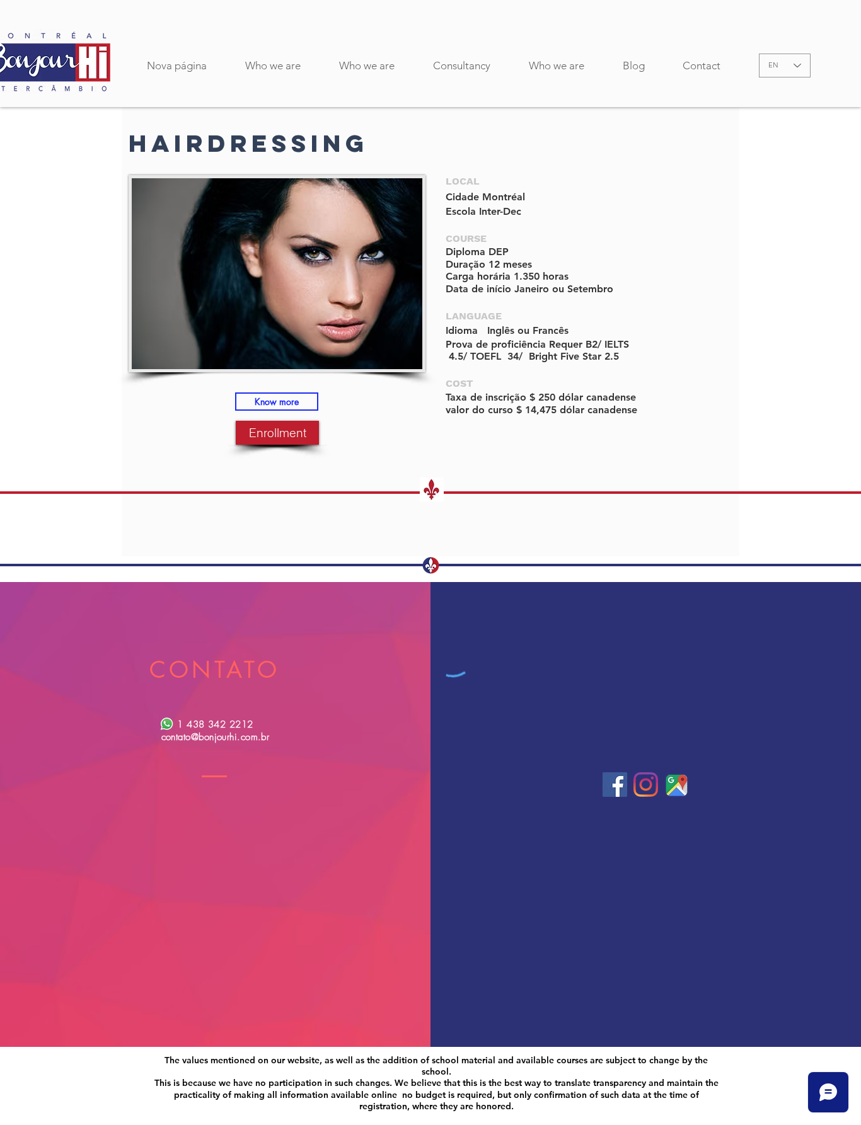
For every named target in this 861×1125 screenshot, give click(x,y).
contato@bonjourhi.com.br (215, 737)
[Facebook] (615, 784)
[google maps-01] (676, 784)
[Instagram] (645, 784)
